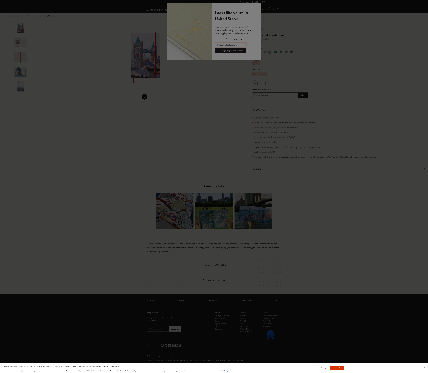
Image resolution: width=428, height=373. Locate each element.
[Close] (424, 367)
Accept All (336, 368)
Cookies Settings (320, 368)
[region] (214, 368)
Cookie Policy (224, 371)
